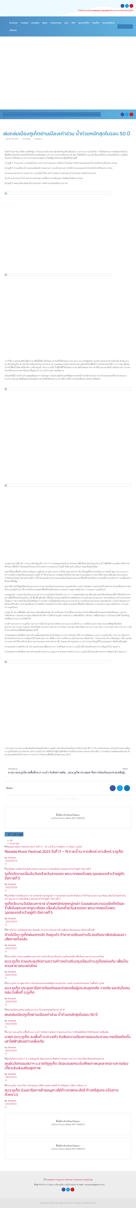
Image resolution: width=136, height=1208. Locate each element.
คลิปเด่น (13, 30)
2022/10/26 (11, 887)
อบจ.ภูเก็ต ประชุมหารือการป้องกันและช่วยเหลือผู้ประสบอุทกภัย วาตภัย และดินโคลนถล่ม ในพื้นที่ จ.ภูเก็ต (67, 990)
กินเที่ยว (95, 22)
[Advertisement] (68, 64)
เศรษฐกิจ (35, 22)
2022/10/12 (11, 1103)
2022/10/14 (11, 1050)
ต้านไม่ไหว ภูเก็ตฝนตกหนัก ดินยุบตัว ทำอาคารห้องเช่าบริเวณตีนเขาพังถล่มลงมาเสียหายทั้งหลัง (65, 937)
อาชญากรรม (55, 22)
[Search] (131, 26)
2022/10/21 (11, 948)
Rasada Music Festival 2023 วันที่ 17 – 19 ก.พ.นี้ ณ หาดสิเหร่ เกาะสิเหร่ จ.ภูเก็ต (64, 851)
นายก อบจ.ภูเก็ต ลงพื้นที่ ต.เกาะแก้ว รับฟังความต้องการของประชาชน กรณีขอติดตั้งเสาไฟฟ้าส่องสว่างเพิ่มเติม (67, 1039)
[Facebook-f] (122, 6)
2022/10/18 (11, 975)
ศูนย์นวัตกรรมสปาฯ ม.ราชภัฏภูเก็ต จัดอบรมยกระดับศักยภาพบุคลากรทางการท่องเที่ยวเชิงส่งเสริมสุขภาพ (66, 1066)
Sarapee (12, 857)
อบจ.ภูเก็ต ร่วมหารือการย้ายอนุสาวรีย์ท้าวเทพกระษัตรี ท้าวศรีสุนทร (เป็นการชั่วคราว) (61, 1092)
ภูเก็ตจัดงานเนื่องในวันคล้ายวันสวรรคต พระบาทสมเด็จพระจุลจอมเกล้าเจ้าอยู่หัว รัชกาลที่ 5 (64, 876)
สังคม (44, 22)
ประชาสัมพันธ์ (108, 22)
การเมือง (24, 22)
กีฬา (73, 22)
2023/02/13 (11, 860)
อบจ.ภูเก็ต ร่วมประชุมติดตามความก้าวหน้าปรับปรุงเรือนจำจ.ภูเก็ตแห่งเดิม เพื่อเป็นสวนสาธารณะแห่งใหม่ (66, 963)
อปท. (66, 22)
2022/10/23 (11, 921)
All (11, 840)
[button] (113, 788)
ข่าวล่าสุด (13, 22)
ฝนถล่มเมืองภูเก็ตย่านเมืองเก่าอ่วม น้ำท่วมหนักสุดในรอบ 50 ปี (51, 1014)
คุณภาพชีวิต (83, 22)
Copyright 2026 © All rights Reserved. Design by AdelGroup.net (68, 1203)
